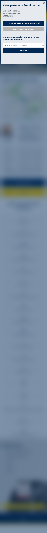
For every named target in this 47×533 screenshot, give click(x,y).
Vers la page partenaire (23, 29)
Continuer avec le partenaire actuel (23, 23)
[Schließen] (44, 3)
